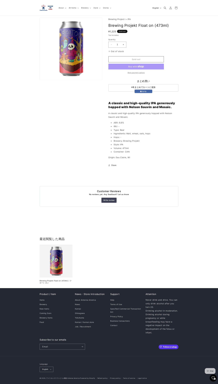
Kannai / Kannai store (84, 322)
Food (42, 322)
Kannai (78, 309)
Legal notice (142, 378)
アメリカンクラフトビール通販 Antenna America (63, 378)
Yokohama (79, 318)
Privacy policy (115, 378)
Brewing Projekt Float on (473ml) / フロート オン (56, 282)
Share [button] (113, 165)
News (77, 304)
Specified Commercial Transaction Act (125, 310)
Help (112, 300)
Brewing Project (116, 19)
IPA (129, 19)
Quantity (111, 40)
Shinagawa (80, 313)
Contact (113, 325)
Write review (109, 200)
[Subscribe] (82, 347)
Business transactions (120, 321)
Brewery (43, 304)
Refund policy (103, 378)
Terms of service (129, 378)
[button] (62, 7)
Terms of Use (116, 304)
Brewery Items (46, 318)
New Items (44, 309)
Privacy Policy (116, 316)
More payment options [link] (136, 73)
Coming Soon (45, 313)
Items (42, 300)
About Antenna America (85, 300)
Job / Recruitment (83, 327)
